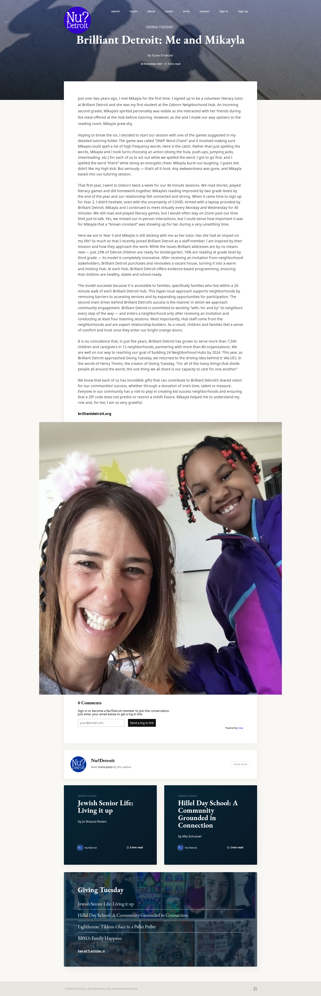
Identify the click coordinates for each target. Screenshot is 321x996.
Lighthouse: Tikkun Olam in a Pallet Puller (117, 926)
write (186, 11)
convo (169, 11)
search (115, 11)
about (151, 11)
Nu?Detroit (103, 760)
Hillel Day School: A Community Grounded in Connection (208, 814)
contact (204, 11)
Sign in (223, 11)
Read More (240, 764)
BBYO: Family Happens (99, 938)
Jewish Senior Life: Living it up (105, 806)
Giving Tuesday (87, 796)
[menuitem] (115, 11)
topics (133, 11)
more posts (105, 767)
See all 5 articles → (91, 951)
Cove (240, 728)
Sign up (243, 11)
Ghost (133, 988)
